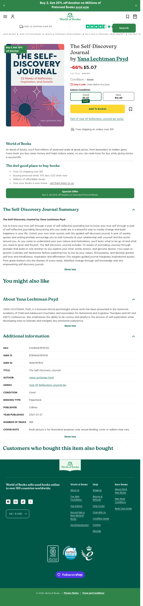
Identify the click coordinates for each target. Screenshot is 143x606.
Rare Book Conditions (120, 500)
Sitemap (97, 531)
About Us (74, 490)
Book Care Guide (123, 508)
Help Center (99, 506)
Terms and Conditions (93, 593)
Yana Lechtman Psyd (102, 59)
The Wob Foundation (76, 498)
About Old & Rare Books (121, 491)
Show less (70, 269)
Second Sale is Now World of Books (77, 515)
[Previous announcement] (4, 5)
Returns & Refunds (98, 498)
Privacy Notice (71, 593)
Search (124, 28)
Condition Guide (101, 518)
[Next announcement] (136, 5)
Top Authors (76, 506)
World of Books (52, 593)
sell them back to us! (62, 183)
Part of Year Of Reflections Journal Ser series (97, 119)
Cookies (97, 525)
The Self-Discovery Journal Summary (41, 210)
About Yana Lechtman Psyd (30, 300)
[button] (5, 16)
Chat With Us (99, 512)
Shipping (97, 490)
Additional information (26, 337)
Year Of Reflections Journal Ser (47, 385)
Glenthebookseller (79, 525)
